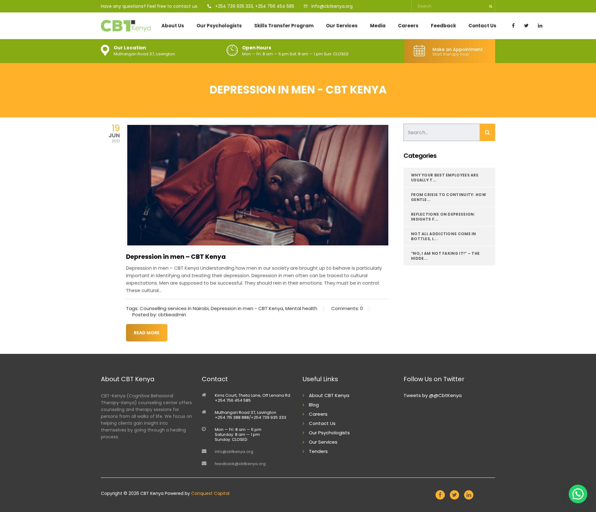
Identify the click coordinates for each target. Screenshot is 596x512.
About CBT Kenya (329, 395)
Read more (147, 333)
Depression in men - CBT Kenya (247, 308)
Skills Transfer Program (284, 26)
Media (378, 26)
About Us (172, 26)
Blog (314, 404)
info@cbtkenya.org (234, 452)
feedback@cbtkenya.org (240, 464)
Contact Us (482, 26)
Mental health (301, 308)
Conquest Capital (210, 493)
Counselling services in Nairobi (174, 308)
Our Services (342, 26)
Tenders (318, 451)
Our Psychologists (219, 26)
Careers (408, 26)
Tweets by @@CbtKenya (433, 395)
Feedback (443, 26)
